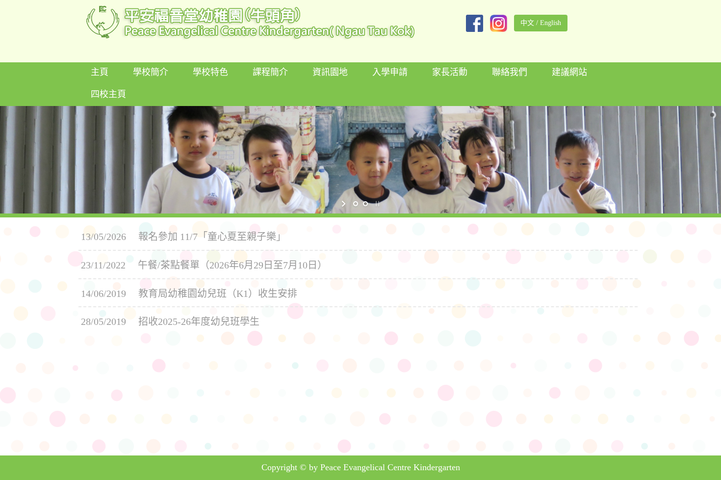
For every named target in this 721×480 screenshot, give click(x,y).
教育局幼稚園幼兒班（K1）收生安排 (217, 293)
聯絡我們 (509, 72)
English (550, 23)
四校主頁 (108, 94)
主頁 (99, 72)
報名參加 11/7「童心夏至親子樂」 (212, 236)
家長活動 (449, 72)
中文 (527, 23)
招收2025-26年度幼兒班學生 (198, 321)
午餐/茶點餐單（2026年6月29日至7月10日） (232, 265)
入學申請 (390, 72)
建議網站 (569, 72)
